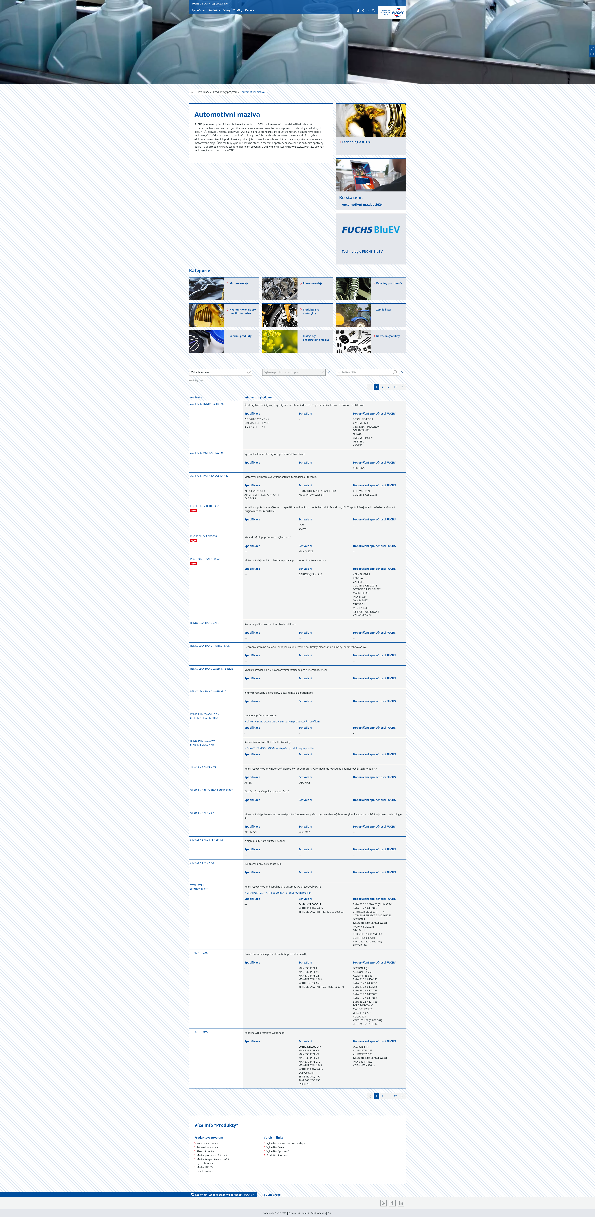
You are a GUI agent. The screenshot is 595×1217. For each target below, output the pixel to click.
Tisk (329, 1213)
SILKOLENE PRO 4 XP (202, 813)
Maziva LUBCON (205, 1167)
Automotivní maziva (253, 92)
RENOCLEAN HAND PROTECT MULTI (210, 645)
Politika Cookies (318, 1213)
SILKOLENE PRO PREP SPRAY (206, 839)
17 (395, 386)
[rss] (383, 1203)
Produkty (203, 92)
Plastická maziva (205, 1151)
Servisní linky (273, 1137)
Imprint (305, 1213)
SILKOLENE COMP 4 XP (203, 767)
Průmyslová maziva (207, 1147)
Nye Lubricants (205, 1163)
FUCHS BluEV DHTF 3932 (204, 506)
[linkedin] (401, 1203)
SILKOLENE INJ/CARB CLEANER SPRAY (211, 790)
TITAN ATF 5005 (199, 953)
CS (368, 10)
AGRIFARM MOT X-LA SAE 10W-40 (209, 475)
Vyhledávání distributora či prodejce (286, 1143)
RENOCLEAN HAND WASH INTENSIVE (211, 668)
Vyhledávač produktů (278, 1151)
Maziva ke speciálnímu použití (213, 1159)
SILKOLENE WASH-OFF (203, 862)
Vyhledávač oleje (275, 1147)
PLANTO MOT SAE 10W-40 (205, 559)
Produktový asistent (277, 1155)
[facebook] (392, 1203)
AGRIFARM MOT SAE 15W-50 (206, 453)
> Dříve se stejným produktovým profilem (282, 721)
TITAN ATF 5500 (199, 1031)
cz (192, 92)
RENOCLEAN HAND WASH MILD (208, 691)
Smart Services (204, 1171)
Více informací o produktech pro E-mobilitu (367, 258)
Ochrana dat (294, 1213)
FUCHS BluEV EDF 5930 (203, 536)
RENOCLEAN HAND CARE (204, 623)
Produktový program (225, 92)
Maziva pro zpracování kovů (212, 1155)
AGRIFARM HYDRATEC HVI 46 (207, 404)
